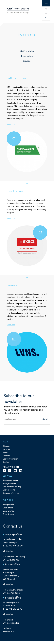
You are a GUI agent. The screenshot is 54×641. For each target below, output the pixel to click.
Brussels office (13, 598)
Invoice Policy (8, 631)
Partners (6, 455)
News (5, 452)
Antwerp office (13, 534)
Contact (6, 462)
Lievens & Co (8, 510)
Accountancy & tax (11, 480)
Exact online (27, 56)
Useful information (10, 458)
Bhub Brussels (8, 514)
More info (11, 124)
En (46, 18)
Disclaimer (7, 628)
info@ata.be (8, 551)
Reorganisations (9, 483)
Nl (46, 8)
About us (6, 446)
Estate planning (9, 489)
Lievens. (27, 61)
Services (6, 449)
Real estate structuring (12, 486)
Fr (46, 13)
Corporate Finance (11, 493)
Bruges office (12, 564)
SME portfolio (27, 51)
